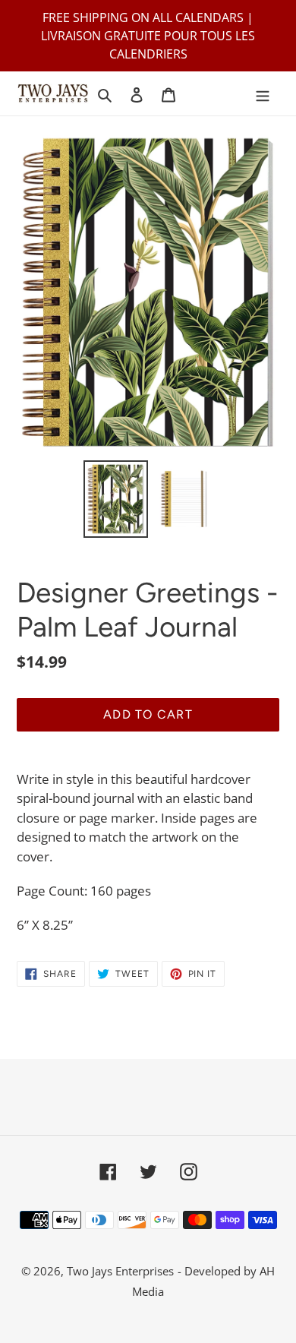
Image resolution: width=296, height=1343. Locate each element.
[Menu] (263, 94)
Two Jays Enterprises (120, 1270)
